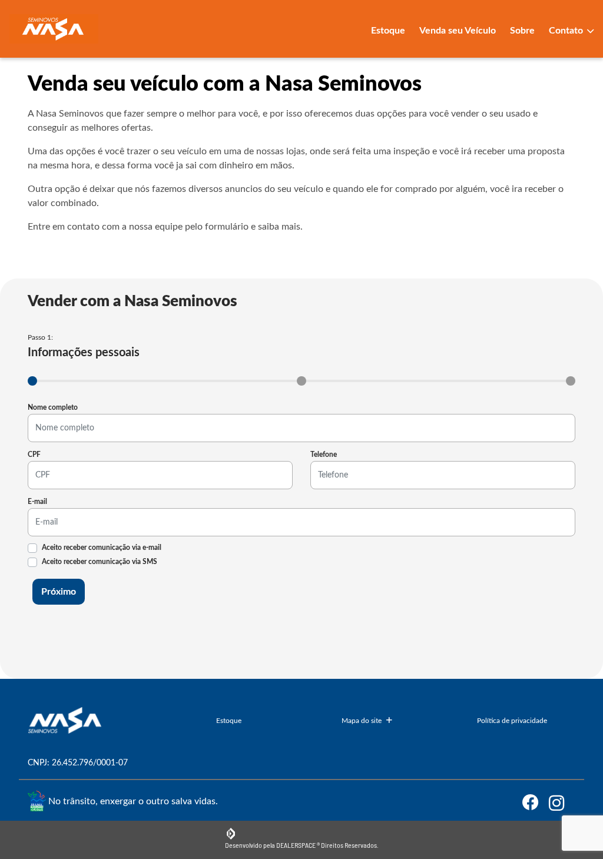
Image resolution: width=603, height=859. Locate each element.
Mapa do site (362, 720)
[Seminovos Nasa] (53, 29)
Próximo (58, 591)
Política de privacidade (512, 720)
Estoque (388, 30)
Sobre (522, 30)
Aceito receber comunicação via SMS (99, 561)
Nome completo (53, 407)
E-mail (37, 501)
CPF (34, 454)
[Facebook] (535, 803)
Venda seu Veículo (457, 30)
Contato (567, 30)
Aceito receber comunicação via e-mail (101, 547)
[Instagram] (562, 803)
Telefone (323, 454)
